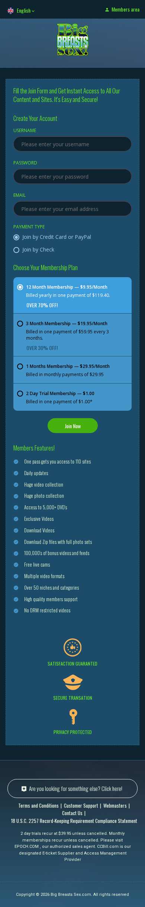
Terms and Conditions (38, 805)
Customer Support (81, 805)
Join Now (73, 426)
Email (19, 195)
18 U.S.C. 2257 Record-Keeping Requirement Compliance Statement (74, 820)
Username (24, 131)
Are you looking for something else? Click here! (75, 788)
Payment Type (29, 227)
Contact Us (72, 813)
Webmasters (115, 805)
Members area (125, 9)
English (23, 10)
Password (25, 163)
